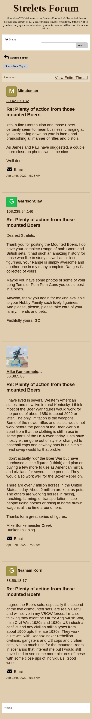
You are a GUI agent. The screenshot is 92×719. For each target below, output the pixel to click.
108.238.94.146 (19, 211)
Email (19, 169)
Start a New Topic (15, 66)
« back (8, 707)
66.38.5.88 (15, 376)
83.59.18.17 (16, 580)
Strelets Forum (19, 57)
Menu (12, 39)
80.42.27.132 (17, 101)
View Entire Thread (71, 78)
